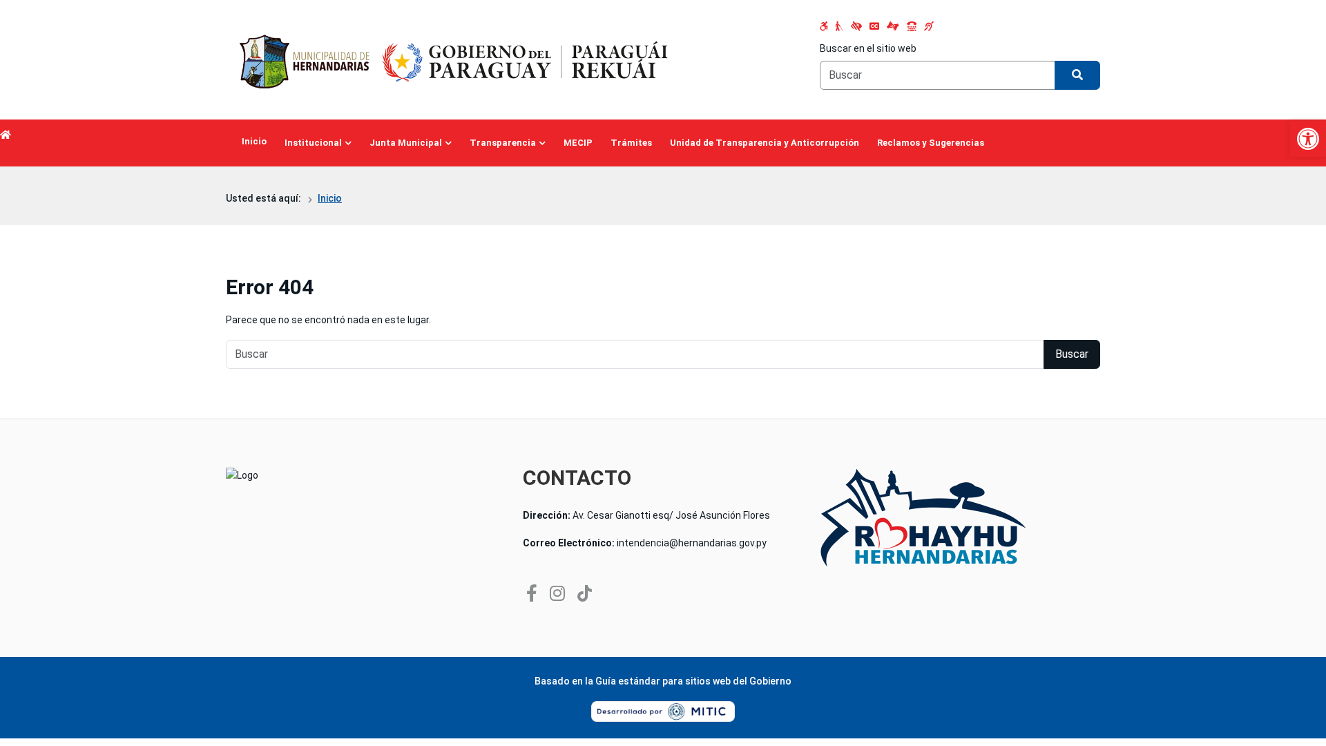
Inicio (254, 141)
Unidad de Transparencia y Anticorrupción (764, 142)
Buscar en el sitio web (868, 48)
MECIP (578, 142)
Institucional (313, 142)
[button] (1308, 139)
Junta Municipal (405, 142)
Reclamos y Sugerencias (930, 142)
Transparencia (503, 142)
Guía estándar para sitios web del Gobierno (693, 681)
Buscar (1071, 354)
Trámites (631, 142)
